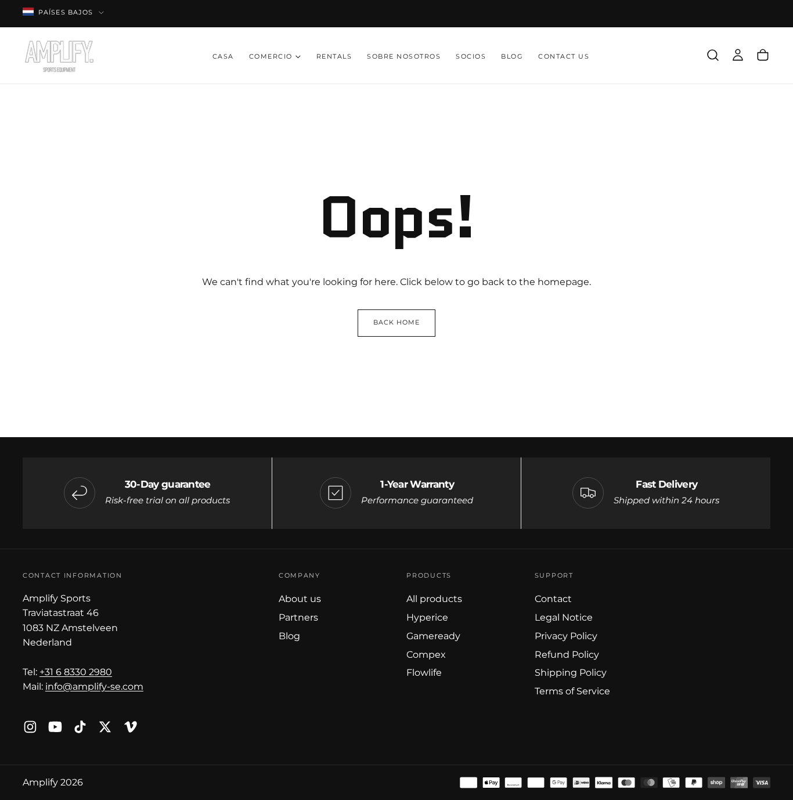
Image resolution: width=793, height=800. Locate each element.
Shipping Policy (571, 672)
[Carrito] (762, 55)
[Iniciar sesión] (737, 55)
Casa (223, 56)
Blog (512, 56)
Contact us (563, 56)
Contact (553, 598)
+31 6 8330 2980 (75, 672)
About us (300, 598)
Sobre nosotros (404, 56)
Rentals (334, 56)
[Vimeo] (130, 726)
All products (434, 598)
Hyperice (427, 617)
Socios (471, 56)
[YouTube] (55, 726)
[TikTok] (80, 726)
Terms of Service (572, 691)
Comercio (271, 56)
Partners (298, 617)
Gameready (433, 636)
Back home (396, 322)
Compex (426, 654)
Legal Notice (564, 617)
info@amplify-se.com (94, 686)
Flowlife (424, 672)
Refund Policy (567, 654)
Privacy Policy (566, 636)
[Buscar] (712, 55)
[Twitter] (105, 726)
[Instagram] (30, 726)
